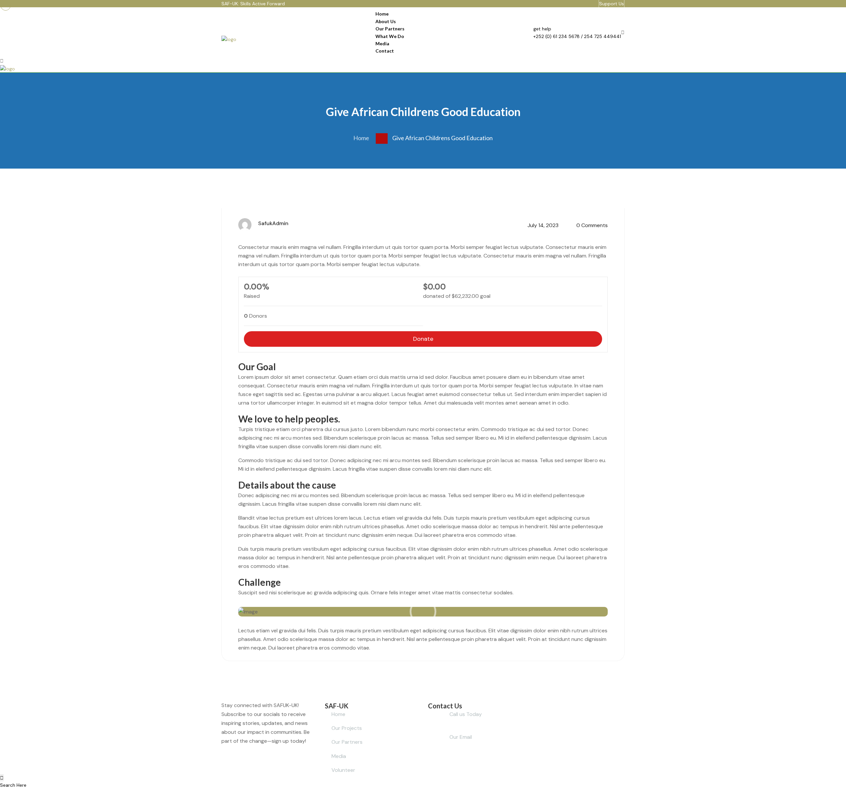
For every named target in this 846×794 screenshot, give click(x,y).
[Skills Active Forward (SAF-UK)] (228, 39)
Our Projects (346, 728)
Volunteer (343, 770)
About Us (385, 21)
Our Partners (389, 28)
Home (382, 14)
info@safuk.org (491, 737)
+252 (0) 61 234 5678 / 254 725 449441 (577, 36)
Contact (384, 51)
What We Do (389, 36)
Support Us (611, 4)
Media (382, 43)
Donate (423, 339)
